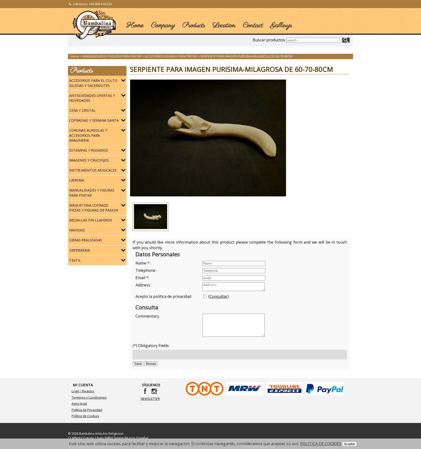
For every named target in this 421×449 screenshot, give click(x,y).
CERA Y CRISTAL (82, 110)
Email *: (142, 277)
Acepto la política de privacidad (163, 296)
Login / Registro (83, 391)
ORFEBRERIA (79, 250)
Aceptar (349, 444)
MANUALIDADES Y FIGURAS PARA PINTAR (91, 192)
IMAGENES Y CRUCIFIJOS (89, 160)
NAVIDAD (77, 230)
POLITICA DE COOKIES (320, 443)
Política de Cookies (85, 416)
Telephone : (146, 270)
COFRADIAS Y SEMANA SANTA (94, 120)
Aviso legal (79, 403)
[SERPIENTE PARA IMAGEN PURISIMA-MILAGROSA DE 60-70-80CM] (208, 195)
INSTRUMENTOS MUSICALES (92, 170)
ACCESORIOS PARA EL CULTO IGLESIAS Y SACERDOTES (93, 83)
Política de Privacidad (87, 410)
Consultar (219, 296)
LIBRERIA (76, 180)
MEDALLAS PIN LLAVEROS (90, 220)
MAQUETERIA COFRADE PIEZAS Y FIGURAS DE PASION (93, 207)
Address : (143, 285)
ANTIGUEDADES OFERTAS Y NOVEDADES (92, 98)
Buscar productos (269, 40)
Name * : (143, 263)
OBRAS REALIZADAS (85, 240)
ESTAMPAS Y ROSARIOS (88, 150)
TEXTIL (75, 260)
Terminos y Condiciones (89, 397)
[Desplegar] (123, 80)
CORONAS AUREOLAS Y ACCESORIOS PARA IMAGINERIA (88, 135)
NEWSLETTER (150, 398)
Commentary (147, 316)
